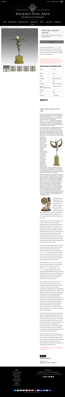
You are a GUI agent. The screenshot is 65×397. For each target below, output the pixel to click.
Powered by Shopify (37, 392)
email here (59, 62)
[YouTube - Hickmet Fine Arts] (51, 376)
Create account (55, 1)
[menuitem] (5, 22)
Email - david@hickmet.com (53, 372)
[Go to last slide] (2, 68)
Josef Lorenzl (54, 116)
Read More (43, 356)
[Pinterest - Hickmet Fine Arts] (49, 376)
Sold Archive (7, 27)
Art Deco (56, 47)
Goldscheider (44, 252)
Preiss (43, 120)
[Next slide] (37, 68)
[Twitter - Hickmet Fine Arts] (43, 376)
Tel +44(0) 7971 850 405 (42, 372)
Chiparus (47, 120)
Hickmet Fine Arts (30, 392)
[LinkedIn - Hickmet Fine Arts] (53, 376)
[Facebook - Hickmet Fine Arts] (45, 376)
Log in (48, 1)
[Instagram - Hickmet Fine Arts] (47, 376)
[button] (6, 69)
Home (2, 27)
